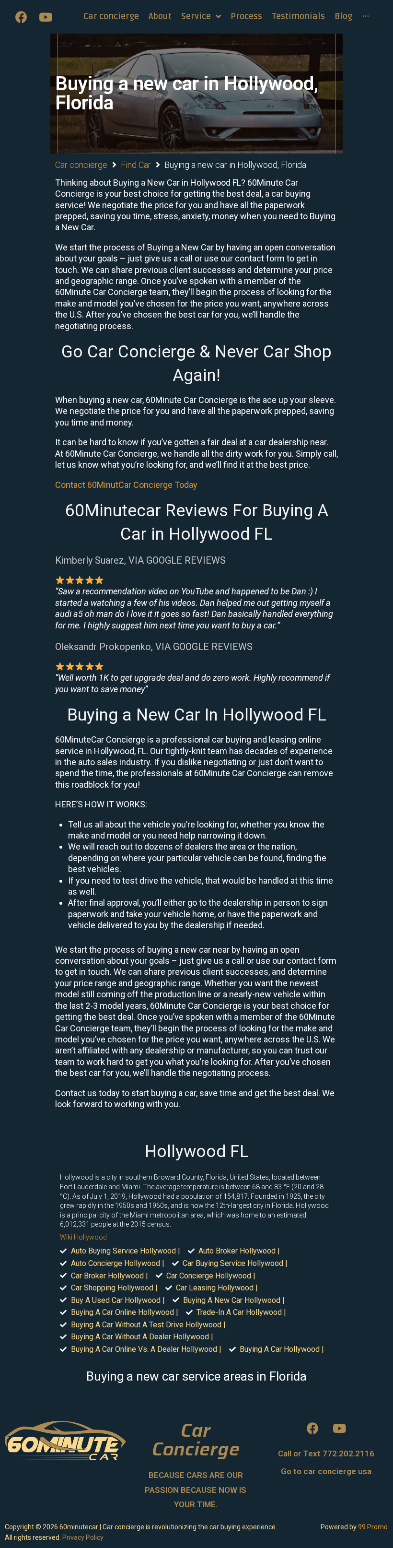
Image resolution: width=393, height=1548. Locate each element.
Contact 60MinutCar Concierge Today (126, 485)
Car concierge (81, 165)
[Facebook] (22, 17)
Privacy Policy (83, 1537)
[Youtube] (46, 17)
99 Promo (373, 1527)
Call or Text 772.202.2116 (326, 1453)
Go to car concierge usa (326, 1471)
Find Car (136, 165)
